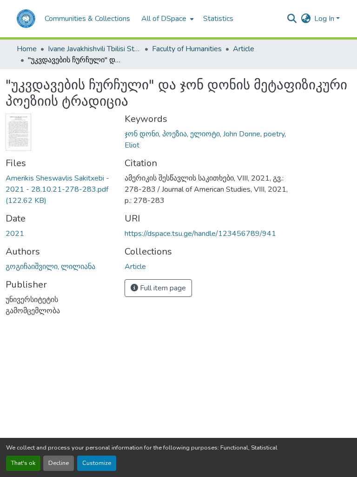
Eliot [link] (132, 145)
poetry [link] (274, 134)
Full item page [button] (162, 288)
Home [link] (27, 49)
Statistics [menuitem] (218, 18)
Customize (96, 463)
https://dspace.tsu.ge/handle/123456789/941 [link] (200, 233)
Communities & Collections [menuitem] (87, 18)
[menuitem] (166, 18)
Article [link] (243, 49)
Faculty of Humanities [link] (187, 49)
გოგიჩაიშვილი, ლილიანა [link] (50, 267)
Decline (58, 463)
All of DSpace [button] (163, 18)
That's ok (23, 463)
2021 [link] (15, 233)
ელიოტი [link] (205, 134)
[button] (26, 18)
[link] (59, 189)
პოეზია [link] (174, 134)
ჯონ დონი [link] (142, 134)
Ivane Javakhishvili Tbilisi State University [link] (94, 49)
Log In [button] (325, 18)
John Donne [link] (241, 134)
